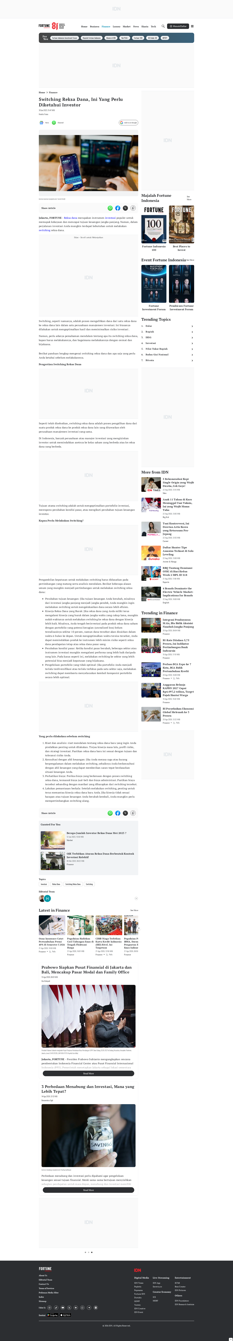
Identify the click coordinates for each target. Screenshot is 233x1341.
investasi (110, 218)
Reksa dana (70, 218)
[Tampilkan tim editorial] (136, 898)
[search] (163, 26)
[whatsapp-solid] (110, 208)
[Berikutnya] (139, 928)
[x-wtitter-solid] (125, 208)
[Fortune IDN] (52, 26)
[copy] (133, 208)
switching (44, 230)
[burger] (192, 26)
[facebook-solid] (117, 208)
